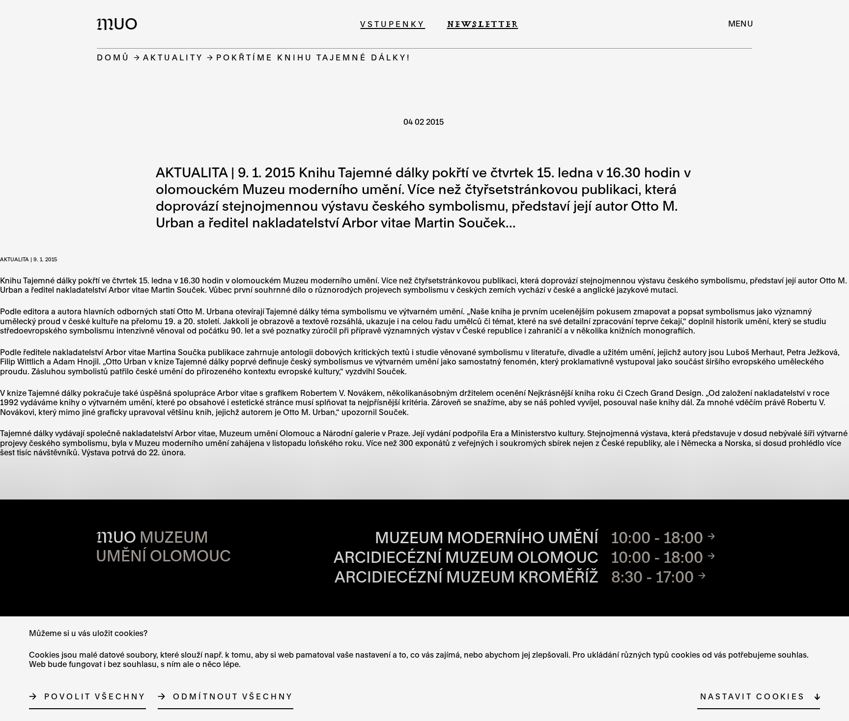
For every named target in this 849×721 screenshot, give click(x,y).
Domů (113, 57)
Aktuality (173, 57)
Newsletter (482, 23)
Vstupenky (392, 23)
